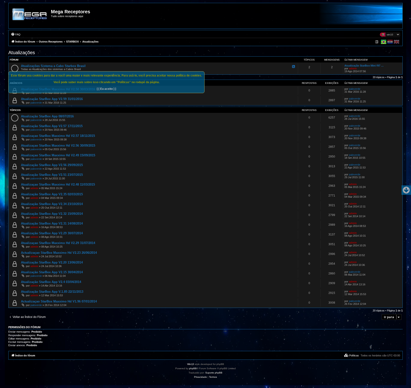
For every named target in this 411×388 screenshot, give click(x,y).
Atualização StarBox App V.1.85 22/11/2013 (52, 291)
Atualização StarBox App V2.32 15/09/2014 (52, 214)
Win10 (190, 364)
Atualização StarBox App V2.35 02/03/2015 (52, 194)
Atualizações (21, 52)
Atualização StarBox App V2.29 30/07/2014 (52, 233)
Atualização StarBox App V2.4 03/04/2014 (51, 282)
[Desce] (406, 190)
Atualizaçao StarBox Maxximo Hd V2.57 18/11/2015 (58, 136)
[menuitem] (15, 34)
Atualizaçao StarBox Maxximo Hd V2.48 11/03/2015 (58, 184)
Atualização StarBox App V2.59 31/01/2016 (52, 99)
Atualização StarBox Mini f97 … (364, 65)
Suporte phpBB (213, 372)
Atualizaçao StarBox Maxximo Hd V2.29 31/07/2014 (58, 243)
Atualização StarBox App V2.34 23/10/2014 (52, 204)
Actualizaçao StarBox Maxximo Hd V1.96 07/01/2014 (59, 301)
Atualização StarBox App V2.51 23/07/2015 (52, 175)
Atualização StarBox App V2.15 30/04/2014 (52, 272)
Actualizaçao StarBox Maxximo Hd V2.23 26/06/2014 (59, 252)
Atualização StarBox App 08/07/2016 (47, 116)
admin (353, 68)
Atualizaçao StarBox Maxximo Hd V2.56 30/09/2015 (58, 145)
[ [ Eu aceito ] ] (106, 89)
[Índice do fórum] (30, 17)
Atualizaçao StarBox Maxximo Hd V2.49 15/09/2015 (58, 155)
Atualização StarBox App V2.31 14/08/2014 (52, 223)
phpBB (193, 368)
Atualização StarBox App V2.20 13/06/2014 (52, 262)
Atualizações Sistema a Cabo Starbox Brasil (53, 66)
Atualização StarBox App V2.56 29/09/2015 (52, 165)
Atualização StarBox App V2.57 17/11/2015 (52, 126)
